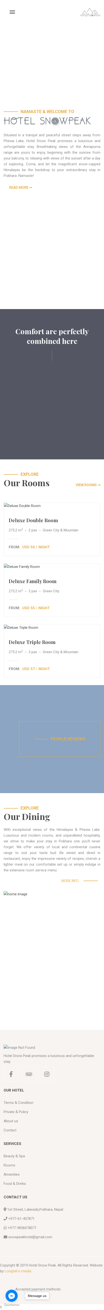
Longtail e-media (18, 1271)
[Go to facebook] (12, 1296)
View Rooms (86, 485)
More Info (70, 881)
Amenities (12, 1174)
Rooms (9, 1165)
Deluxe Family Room (33, 581)
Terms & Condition (18, 1102)
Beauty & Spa (14, 1156)
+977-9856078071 (22, 1228)
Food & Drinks (15, 1183)
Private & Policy (16, 1112)
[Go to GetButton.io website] (11, 1305)
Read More (18, 187)
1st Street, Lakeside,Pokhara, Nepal (35, 1209)
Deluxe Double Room (33, 520)
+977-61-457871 (21, 1218)
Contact (10, 1130)
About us (11, 1121)
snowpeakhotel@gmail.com (30, 1237)
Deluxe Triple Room (32, 642)
